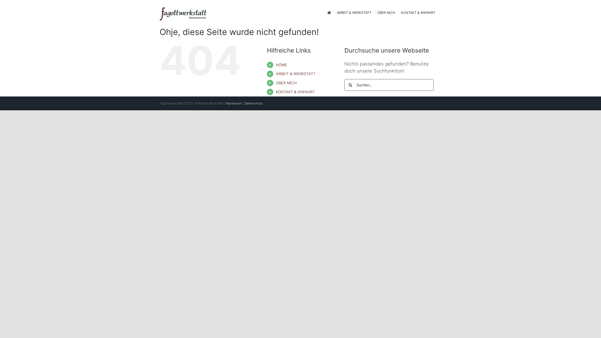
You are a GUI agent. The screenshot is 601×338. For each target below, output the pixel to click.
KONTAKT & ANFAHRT (295, 91)
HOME (281, 64)
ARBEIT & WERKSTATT (296, 73)
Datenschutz (253, 103)
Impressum (234, 103)
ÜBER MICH (286, 83)
